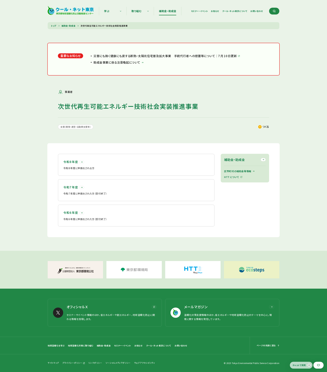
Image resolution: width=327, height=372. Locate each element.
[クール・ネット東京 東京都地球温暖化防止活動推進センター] (71, 11)
